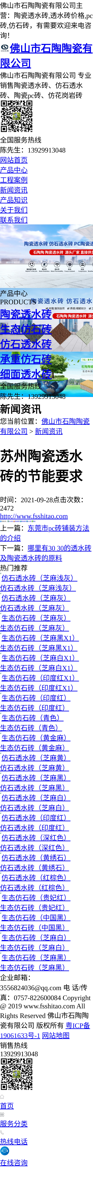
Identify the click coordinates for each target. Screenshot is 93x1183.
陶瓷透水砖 (26, 314)
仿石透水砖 (26, 344)
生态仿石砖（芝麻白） (34, 948)
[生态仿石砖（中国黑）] (35, 918)
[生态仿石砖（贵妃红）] (35, 898)
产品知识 (14, 200)
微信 (34, 521)
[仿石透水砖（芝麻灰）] (35, 598)
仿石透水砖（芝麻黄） (34, 768)
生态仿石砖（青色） (31, 728)
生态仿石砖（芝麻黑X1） (38, 648)
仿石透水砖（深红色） (34, 848)
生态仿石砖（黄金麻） (34, 748)
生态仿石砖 (26, 329)
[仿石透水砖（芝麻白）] (35, 798)
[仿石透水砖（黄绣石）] (35, 858)
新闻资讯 (14, 190)
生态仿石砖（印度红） (34, 708)
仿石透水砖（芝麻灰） (34, 608)
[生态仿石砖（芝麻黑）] (35, 958)
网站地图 (56, 1035)
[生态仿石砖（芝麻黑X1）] (39, 638)
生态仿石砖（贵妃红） (34, 908)
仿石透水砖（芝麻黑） (34, 788)
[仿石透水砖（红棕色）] (35, 878)
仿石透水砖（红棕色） (34, 888)
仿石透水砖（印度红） (34, 828)
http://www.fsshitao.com (34, 516)
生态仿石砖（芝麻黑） (34, 968)
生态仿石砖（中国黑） (34, 928)
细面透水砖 (26, 374)
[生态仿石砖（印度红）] (35, 698)
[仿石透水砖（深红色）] (35, 838)
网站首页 (14, 160)
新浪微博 (17, 521)
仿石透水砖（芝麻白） (34, 808)
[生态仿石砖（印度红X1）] (39, 678)
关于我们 (14, 210)
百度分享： (4, 521)
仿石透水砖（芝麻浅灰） (38, 588)
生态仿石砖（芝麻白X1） (38, 668)
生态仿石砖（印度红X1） (38, 688)
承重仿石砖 (26, 359)
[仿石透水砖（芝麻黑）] (35, 778)
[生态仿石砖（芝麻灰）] (35, 618)
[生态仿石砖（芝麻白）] (35, 938)
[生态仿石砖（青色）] (32, 718)
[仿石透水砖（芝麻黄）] (35, 758)
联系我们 (14, 220)
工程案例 (14, 180)
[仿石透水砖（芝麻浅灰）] (38, 578)
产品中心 (14, 170)
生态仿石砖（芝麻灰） (34, 628)
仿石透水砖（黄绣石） (34, 868)
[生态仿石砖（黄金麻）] (35, 738)
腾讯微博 (23, 521)
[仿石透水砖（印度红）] (35, 818)
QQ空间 (11, 521)
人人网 (29, 521)
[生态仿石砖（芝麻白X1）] (39, 658)
